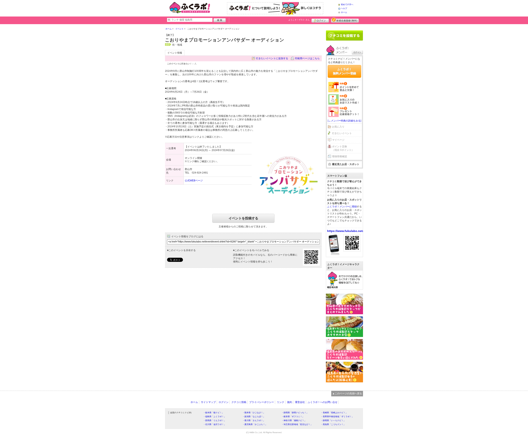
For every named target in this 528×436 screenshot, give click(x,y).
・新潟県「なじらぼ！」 (253, 416)
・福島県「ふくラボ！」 (214, 416)
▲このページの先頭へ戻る (347, 393)
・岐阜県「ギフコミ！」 (293, 416)
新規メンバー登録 (345, 20)
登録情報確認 (339, 156)
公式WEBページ (194, 180)
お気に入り (338, 126)
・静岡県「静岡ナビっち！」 (295, 412)
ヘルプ (344, 8)
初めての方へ (347, 4)
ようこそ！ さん (299, 20)
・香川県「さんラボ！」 (253, 420)
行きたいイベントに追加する (272, 58)
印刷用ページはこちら (307, 58)
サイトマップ (208, 402)
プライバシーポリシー (261, 402)
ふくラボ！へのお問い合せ (322, 402)
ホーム (344, 12)
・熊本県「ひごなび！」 (253, 412)
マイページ (338, 139)
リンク (280, 402)
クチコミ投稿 (238, 402)
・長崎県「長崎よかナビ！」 (334, 412)
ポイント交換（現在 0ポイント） (343, 148)
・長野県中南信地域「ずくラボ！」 (337, 416)
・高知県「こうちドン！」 (333, 424)
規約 (289, 402)
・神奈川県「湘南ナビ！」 (294, 420)
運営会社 (300, 402)
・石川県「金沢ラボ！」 (214, 424)
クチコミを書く (344, 35)
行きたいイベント (342, 133)
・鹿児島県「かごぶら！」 (254, 424)
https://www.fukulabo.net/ (345, 231)
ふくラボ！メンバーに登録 (342, 206)
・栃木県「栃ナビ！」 (213, 412)
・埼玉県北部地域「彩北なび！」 (297, 424)
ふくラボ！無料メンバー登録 (344, 71)
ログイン (320, 20)
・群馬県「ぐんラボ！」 (214, 420)
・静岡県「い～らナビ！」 (333, 420)
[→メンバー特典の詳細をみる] (344, 120)
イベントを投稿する (243, 218)
